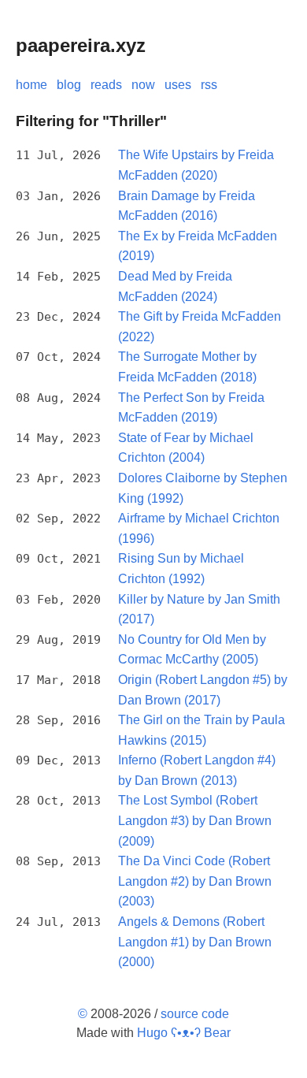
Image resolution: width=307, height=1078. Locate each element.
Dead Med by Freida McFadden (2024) (175, 286)
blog (69, 84)
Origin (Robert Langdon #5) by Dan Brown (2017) (202, 690)
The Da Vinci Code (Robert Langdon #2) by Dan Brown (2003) (195, 881)
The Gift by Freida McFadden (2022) (199, 327)
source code (195, 1013)
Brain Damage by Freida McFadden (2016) (186, 206)
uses (178, 84)
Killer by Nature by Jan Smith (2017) (199, 609)
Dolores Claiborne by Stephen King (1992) (202, 488)
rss (209, 84)
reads (106, 84)
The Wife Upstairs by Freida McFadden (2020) (196, 165)
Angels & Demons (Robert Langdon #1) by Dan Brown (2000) (195, 941)
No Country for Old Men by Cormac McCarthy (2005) (192, 650)
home (31, 84)
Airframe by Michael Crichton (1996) (198, 528)
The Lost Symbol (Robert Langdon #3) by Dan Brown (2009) (195, 820)
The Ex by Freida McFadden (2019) (197, 246)
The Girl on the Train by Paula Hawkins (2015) (201, 730)
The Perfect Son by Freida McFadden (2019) (191, 408)
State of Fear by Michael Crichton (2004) (185, 448)
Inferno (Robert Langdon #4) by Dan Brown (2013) (197, 770)
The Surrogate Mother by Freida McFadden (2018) (187, 367)
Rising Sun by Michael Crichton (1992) (181, 568)
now (143, 84)
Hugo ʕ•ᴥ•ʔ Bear (184, 1032)
